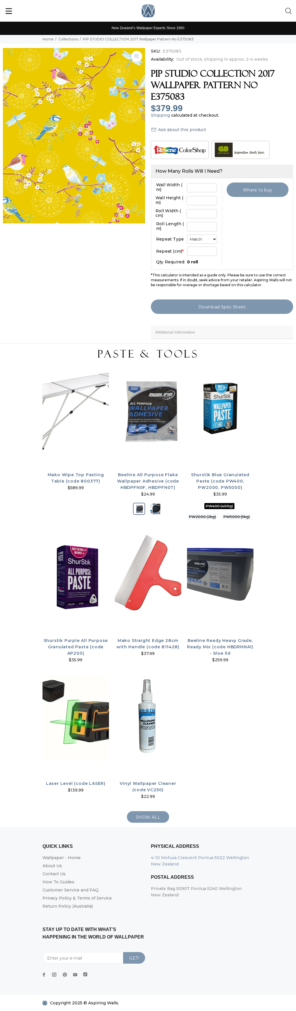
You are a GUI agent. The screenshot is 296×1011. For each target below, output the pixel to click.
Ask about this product (182, 129)
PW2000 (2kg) (202, 517)
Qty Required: (170, 262)
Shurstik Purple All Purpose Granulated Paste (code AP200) (76, 647)
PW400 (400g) (219, 506)
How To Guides (58, 882)
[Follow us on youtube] (75, 975)
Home (47, 39)
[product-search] (289, 11)
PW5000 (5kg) (236, 517)
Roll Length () (170, 226)
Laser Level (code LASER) (76, 783)
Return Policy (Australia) (67, 906)
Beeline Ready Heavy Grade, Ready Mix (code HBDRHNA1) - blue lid (220, 647)
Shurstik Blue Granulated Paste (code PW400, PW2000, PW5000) (220, 481)
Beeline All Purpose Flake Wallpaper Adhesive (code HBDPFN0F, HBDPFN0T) (148, 481)
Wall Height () (170, 200)
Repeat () (170, 251)
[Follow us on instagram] (54, 975)
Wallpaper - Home (61, 857)
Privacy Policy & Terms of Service (77, 898)
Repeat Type (170, 239)
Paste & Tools (148, 354)
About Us (52, 865)
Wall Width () (169, 187)
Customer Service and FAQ (70, 890)
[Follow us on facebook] (44, 975)
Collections (68, 39)
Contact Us (54, 873)
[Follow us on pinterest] (65, 975)
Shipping (160, 115)
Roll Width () (168, 213)
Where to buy (257, 190)
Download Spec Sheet (222, 307)
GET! (134, 958)
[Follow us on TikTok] (85, 973)
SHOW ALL (148, 817)
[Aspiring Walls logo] (148, 10)
